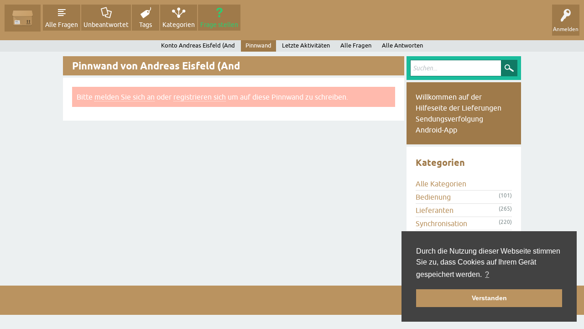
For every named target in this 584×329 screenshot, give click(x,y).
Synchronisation (441, 223)
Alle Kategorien (441, 184)
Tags (145, 24)
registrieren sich (199, 97)
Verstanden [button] (489, 298)
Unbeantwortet (106, 24)
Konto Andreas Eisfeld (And (198, 45)
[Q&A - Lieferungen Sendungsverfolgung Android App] (23, 18)
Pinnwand (258, 45)
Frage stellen (219, 24)
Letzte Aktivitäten (306, 45)
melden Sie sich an (124, 97)
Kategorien (178, 24)
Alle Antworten (402, 45)
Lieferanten (435, 210)
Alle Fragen (61, 24)
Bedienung (433, 197)
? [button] (487, 274)
